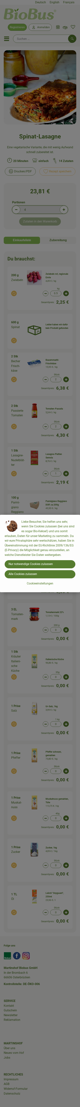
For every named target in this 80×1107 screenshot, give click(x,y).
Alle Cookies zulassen (23, 574)
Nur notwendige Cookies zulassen (31, 564)
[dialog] (40, 553)
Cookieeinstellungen (40, 583)
